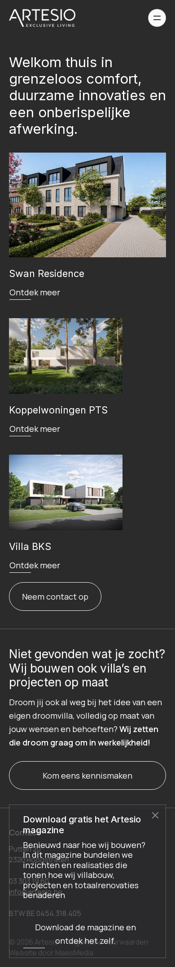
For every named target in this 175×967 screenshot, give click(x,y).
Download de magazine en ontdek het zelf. (85, 934)
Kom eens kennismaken (87, 775)
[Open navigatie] (157, 18)
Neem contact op (55, 596)
